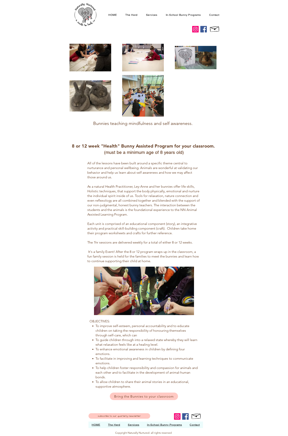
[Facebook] (203, 29)
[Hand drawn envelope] (215, 28)
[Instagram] (195, 29)
